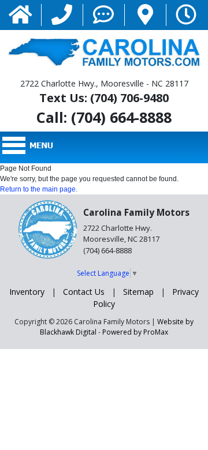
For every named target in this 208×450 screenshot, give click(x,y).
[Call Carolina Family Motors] (61, 15)
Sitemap (138, 291)
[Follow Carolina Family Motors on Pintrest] (145, 15)
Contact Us (84, 291)
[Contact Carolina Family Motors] (103, 15)
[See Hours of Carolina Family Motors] (186, 15)
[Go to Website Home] (20, 15)
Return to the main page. (38, 189)
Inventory (26, 291)
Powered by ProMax (135, 332)
